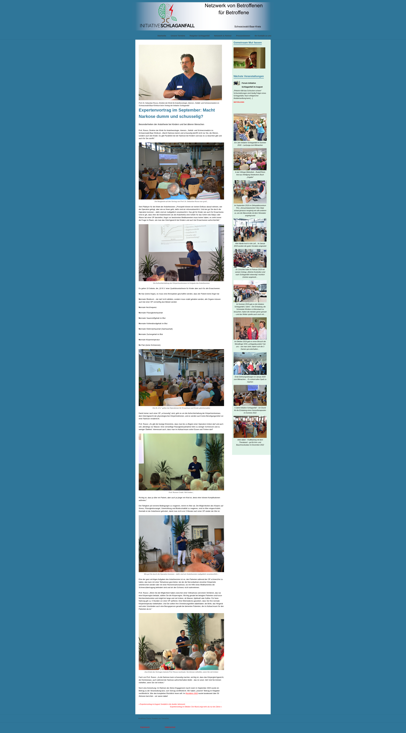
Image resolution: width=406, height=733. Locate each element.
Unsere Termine (178, 36)
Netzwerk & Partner (223, 36)
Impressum (145, 727)
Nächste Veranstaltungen (249, 76)
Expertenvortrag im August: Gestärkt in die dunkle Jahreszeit (162, 704)
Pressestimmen (243, 36)
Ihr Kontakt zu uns (263, 36)
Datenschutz (170, 727)
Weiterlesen (239, 102)
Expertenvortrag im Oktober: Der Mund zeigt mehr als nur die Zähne (195, 707)
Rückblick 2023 (192, 693)
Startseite (161, 36)
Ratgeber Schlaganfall (200, 36)
